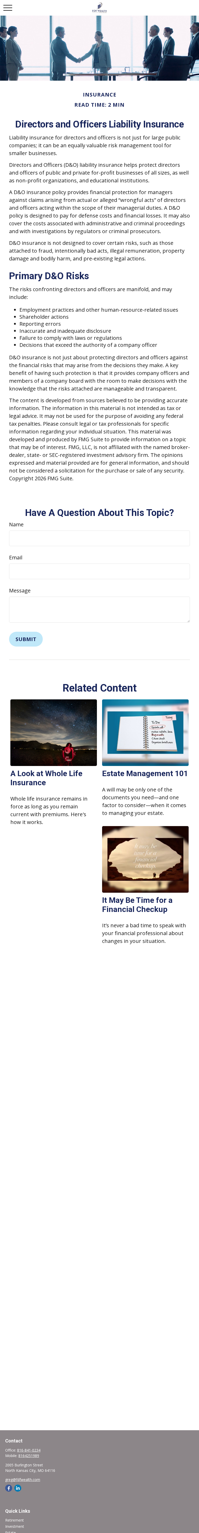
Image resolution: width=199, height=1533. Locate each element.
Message (20, 590)
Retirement (14, 1520)
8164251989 (28, 1455)
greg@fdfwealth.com (22, 1479)
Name (16, 524)
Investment (14, 1526)
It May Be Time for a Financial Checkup (137, 905)
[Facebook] (8, 1488)
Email (15, 557)
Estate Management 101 (145, 773)
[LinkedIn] (17, 1488)
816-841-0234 (28, 1450)
